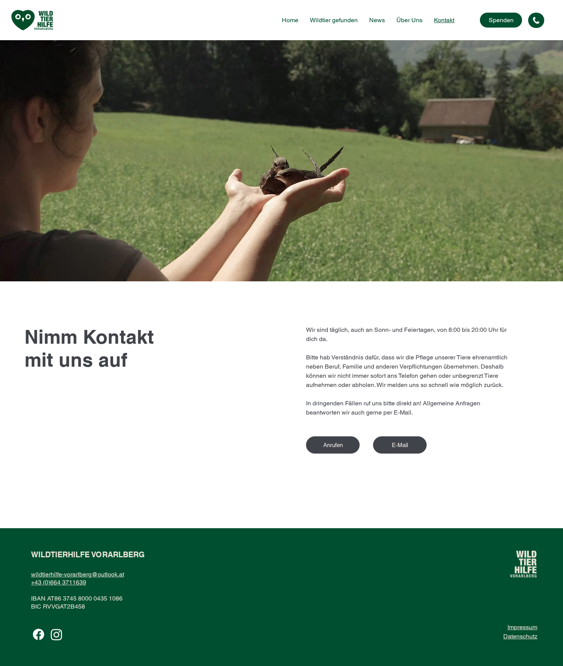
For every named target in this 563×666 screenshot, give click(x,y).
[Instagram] (56, 634)
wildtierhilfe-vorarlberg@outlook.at (77, 574)
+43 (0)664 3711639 (58, 582)
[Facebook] (38, 634)
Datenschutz (520, 636)
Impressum (522, 627)
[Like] (536, 20)
